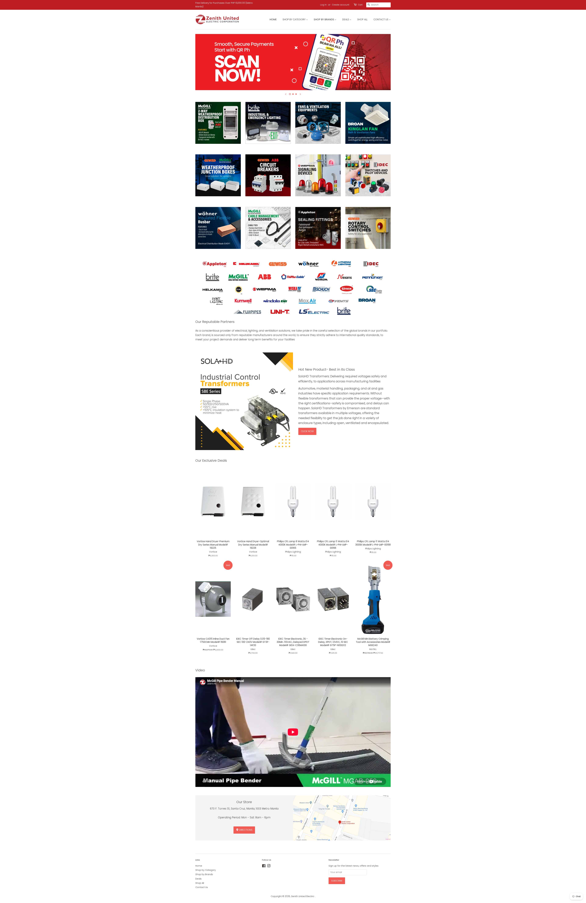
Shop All (362, 19)
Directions (245, 830)
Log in (323, 4)
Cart (360, 4)
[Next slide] (300, 94)
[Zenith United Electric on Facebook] (264, 866)
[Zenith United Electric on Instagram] (268, 866)
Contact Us (381, 19)
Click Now (307, 431)
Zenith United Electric (303, 896)
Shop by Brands (324, 19)
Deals (346, 19)
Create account (340, 4)
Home (273, 19)
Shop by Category (294, 19)
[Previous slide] (285, 94)
